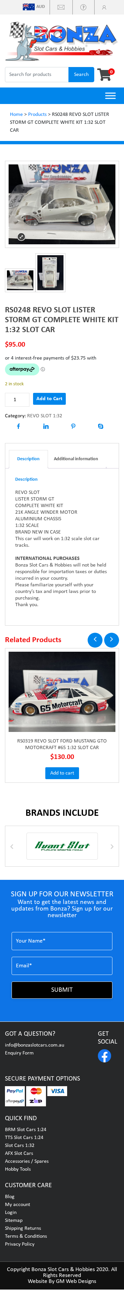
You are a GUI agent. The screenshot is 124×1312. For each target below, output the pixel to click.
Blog (10, 1196)
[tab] (28, 459)
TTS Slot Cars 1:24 (24, 1137)
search (81, 74)
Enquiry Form (19, 1053)
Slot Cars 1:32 (19, 1145)
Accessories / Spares (27, 1161)
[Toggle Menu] (110, 95)
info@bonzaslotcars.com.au (34, 1045)
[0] (102, 74)
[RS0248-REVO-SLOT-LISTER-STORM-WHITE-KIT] (20, 280)
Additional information (76, 459)
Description (28, 459)
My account (17, 1204)
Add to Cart (49, 398)
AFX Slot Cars (19, 1153)
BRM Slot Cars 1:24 (25, 1129)
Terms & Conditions (26, 1236)
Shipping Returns (23, 1228)
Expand (21, 237)
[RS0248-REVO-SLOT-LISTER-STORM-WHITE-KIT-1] (50, 272)
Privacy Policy (19, 1244)
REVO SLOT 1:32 (44, 416)
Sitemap (13, 1220)
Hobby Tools (18, 1169)
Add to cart (62, 773)
